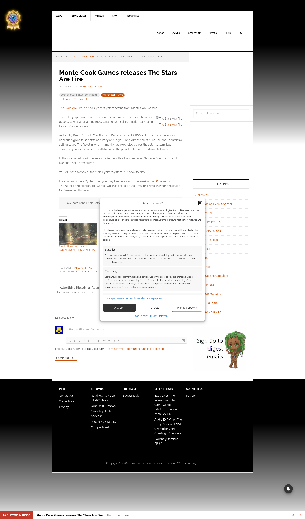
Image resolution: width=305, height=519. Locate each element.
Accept (119, 307)
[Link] (109, 341)
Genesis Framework (164, 463)
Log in (195, 463)
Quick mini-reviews (103, 406)
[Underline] (79, 341)
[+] (119, 340)
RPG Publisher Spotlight (212, 275)
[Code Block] (104, 341)
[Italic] (74, 341)
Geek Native (82, 36)
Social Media (205, 284)
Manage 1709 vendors (117, 298)
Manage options (187, 307)
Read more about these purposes (146, 298)
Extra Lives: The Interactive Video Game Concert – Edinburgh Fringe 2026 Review (165, 405)
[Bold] (69, 341)
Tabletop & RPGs (83, 268)
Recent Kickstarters (103, 421)
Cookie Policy (141, 316)
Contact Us (66, 395)
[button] (200, 203)
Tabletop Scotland (209, 293)
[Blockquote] (99, 341)
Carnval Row (153, 181)
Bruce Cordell (83, 271)
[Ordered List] (89, 341)
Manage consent (288, 488)
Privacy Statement (159, 316)
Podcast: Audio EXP (210, 311)
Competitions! (100, 427)
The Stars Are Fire (70, 108)
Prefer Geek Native (113, 95)
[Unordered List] (94, 341)
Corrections (66, 401)
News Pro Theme (139, 463)
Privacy (64, 407)
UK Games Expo (208, 302)
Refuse (154, 307)
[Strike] (84, 341)
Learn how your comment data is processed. (135, 349)
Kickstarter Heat (207, 240)
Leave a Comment (75, 99)
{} (114, 340)
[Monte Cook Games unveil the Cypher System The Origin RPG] (78, 234)
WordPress (183, 463)
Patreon (191, 395)
